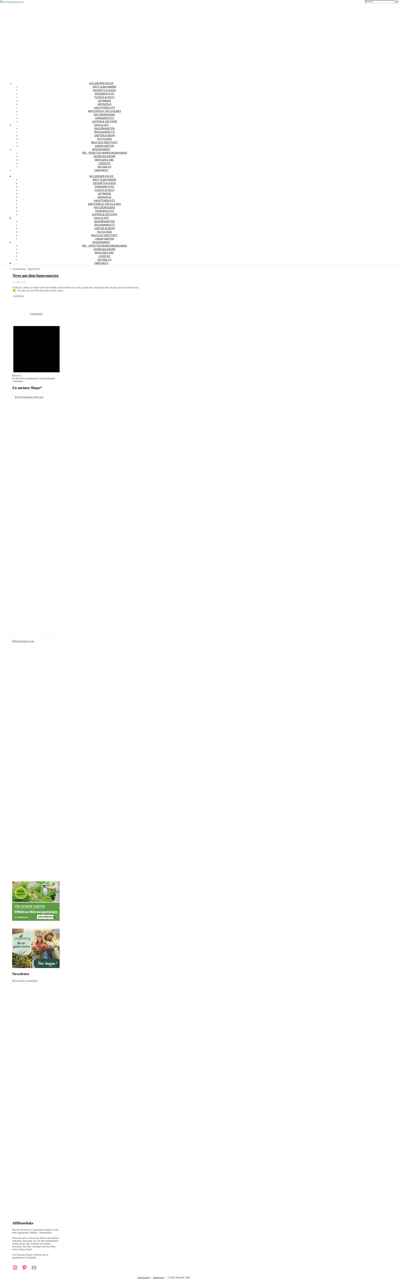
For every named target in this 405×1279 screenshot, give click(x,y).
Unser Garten (104, 146)
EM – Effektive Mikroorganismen (104, 153)
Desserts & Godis (104, 90)
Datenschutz (143, 1277)
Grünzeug (104, 104)
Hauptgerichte (104, 107)
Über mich (101, 170)
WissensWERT (101, 149)
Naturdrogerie (104, 114)
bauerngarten (104, 128)
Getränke (104, 100)
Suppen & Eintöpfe (104, 121)
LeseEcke (104, 163)
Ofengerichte (104, 118)
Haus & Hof (101, 125)
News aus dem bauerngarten (36, 275)
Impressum (158, 1277)
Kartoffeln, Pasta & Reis (104, 111)
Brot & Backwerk (104, 86)
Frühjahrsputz (104, 132)
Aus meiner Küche (101, 83)
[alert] (36, 351)
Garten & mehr (104, 135)
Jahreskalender (104, 156)
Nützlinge (104, 139)
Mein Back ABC (104, 159)
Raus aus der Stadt (104, 142)
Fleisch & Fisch (104, 97)
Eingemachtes (104, 93)
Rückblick (104, 166)
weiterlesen (18, 296)
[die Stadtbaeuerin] (12, 1)
